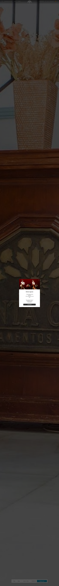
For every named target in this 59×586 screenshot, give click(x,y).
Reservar (30, 304)
